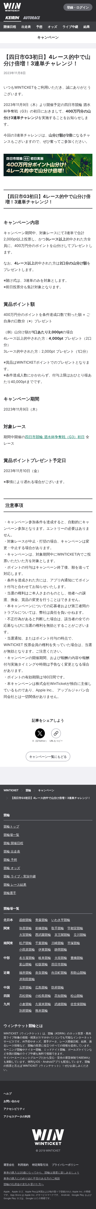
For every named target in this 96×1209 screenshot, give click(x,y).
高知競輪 (60, 996)
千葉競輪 (41, 943)
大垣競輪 (60, 958)
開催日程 (10, 27)
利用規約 (23, 1164)
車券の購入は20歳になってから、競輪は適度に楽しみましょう (41, 1172)
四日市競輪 (59, 964)
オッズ (52, 27)
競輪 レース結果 (15, 884)
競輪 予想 (10, 860)
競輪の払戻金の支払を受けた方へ (24, 1184)
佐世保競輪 (78, 1004)
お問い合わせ (12, 1101)
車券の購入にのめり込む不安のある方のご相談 (32, 1178)
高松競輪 (25, 996)
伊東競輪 (44, 949)
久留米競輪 (43, 1004)
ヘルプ (8, 1093)
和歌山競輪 (78, 972)
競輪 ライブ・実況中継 (20, 876)
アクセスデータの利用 (17, 1116)
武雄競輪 (60, 1004)
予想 (39, 27)
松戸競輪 (25, 943)
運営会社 (9, 1164)
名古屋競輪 (27, 958)
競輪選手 (10, 893)
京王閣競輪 (62, 934)
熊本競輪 (41, 1010)
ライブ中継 (70, 27)
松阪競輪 (41, 964)
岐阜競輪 (44, 958)
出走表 (26, 27)
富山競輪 (25, 964)
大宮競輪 (25, 934)
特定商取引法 (40, 1164)
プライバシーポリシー (65, 1164)
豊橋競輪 (77, 958)
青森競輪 (41, 920)
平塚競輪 (73, 943)
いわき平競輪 (60, 920)
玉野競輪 (25, 987)
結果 (86, 27)
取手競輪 (57, 928)
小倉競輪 (25, 1004)
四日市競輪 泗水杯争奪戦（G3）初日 (55, 437)
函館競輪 (25, 920)
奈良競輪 (41, 972)
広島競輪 (41, 987)
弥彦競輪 (25, 928)
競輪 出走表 (12, 851)
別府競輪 (25, 1010)
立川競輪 (80, 934)
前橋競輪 (41, 928)
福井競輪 (25, 972)
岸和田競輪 (27, 979)
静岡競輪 (60, 949)
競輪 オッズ (12, 868)
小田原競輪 (27, 949)
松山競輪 (77, 996)
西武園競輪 (43, 934)
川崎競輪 (57, 943)
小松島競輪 (43, 996)
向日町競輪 (59, 972)
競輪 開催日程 (13, 843)
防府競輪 (57, 987)
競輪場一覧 (11, 835)
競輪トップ (11, 826)
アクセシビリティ (14, 1108)
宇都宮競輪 (75, 928)
